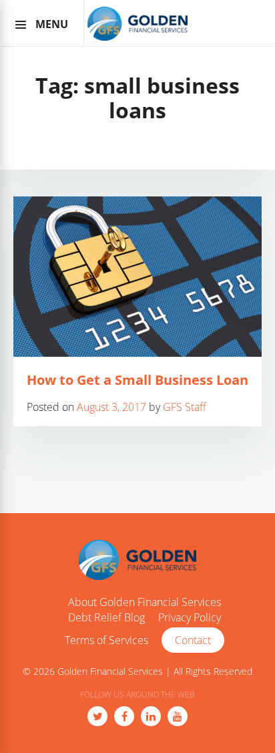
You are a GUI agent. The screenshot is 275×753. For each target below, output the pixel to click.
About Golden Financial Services (144, 602)
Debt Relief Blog (106, 618)
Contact (193, 640)
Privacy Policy (189, 618)
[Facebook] (124, 716)
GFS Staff (184, 407)
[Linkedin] (151, 716)
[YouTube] (178, 716)
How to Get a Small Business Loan (137, 380)
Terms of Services (106, 640)
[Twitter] (97, 716)
